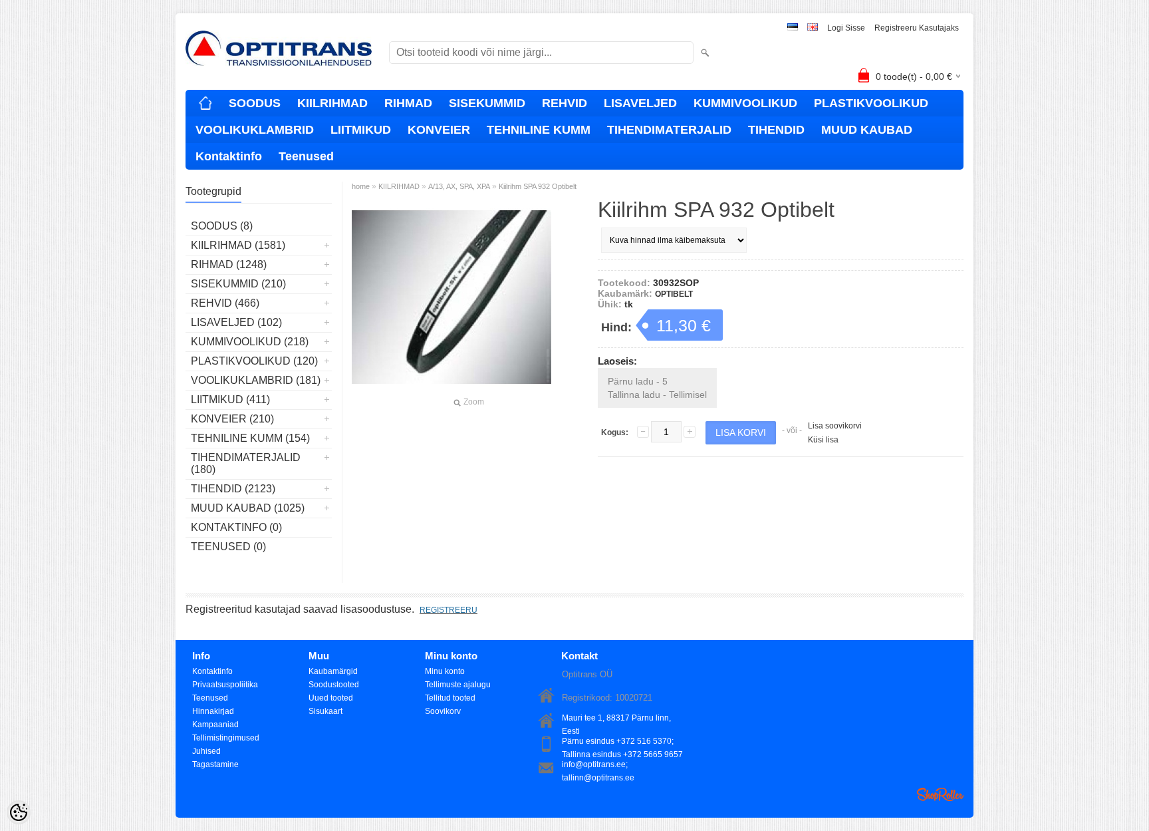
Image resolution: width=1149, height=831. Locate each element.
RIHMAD (408, 103)
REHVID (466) (225, 303)
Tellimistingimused (225, 738)
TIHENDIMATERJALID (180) (246, 463)
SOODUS (255, 103)
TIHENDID (776, 129)
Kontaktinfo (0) (236, 527)
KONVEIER (439, 129)
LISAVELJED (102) (236, 322)
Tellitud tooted (450, 698)
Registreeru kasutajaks (916, 28)
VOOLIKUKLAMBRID (254, 129)
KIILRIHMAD (332, 103)
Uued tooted (331, 698)
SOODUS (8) (222, 226)
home (361, 186)
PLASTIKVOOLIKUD (871, 103)
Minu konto (445, 671)
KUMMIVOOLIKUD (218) (250, 341)
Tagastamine (215, 764)
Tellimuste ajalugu (458, 684)
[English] (812, 28)
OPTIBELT (674, 294)
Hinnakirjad (213, 711)
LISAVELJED (640, 103)
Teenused (306, 156)
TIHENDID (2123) (233, 488)
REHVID (564, 103)
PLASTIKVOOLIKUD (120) (254, 361)
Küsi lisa (823, 439)
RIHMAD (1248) (229, 264)
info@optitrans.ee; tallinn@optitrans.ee (598, 765)
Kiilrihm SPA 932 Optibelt (537, 186)
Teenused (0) (228, 546)
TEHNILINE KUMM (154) (250, 438)
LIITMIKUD (360, 129)
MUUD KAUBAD (866, 129)
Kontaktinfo (228, 156)
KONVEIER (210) (232, 418)
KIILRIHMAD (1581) (238, 245)
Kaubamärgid (333, 671)
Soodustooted (334, 684)
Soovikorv (443, 711)
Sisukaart (325, 711)
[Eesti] (792, 28)
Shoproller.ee (940, 794)
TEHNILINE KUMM (538, 129)
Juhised (206, 751)
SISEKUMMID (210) (238, 283)
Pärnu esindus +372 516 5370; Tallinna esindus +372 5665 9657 (622, 742)
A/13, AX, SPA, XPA (459, 186)
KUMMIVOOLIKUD (745, 103)
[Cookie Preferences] (19, 812)
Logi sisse (846, 28)
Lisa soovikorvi (835, 425)
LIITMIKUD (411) (230, 399)
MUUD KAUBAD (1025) (248, 508)
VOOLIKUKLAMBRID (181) (255, 380)
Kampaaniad (215, 724)
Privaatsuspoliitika (225, 684)
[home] (205, 103)
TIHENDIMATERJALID (669, 129)
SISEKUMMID (487, 103)
